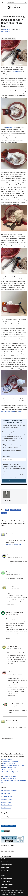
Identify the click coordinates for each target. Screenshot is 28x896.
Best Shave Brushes (6, 799)
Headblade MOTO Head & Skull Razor (13, 765)
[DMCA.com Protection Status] (5, 831)
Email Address (6, 456)
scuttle (4, 513)
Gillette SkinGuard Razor (9, 774)
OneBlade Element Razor (9, 776)
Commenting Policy (6, 865)
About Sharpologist (6, 878)
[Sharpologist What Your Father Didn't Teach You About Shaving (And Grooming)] (14, 7)
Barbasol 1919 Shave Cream (10, 770)
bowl (7, 510)
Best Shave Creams (6, 805)
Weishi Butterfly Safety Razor (10, 761)
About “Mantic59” (6, 881)
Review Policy (5, 867)
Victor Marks (6, 29)
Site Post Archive (6, 856)
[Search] (25, 2)
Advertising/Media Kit (7, 884)
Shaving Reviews (5, 31)
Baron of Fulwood (12, 587)
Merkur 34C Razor (7, 759)
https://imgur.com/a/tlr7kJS (13, 544)
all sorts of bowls (11, 127)
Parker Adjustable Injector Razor (11, 772)
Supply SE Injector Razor (9, 778)
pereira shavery (16, 510)
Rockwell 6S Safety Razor (9, 763)
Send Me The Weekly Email (14, 481)
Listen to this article (9, 38)
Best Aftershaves (6, 808)
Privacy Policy (5, 870)
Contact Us (4, 887)
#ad (2, 782)
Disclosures (4, 862)
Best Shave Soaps (6, 802)
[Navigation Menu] (3, 2)
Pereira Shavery (16, 71)
